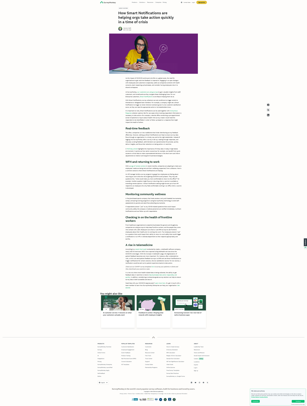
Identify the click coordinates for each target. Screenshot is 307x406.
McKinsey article (132, 149)
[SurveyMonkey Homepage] (108, 2)
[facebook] (268, 105)
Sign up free (201, 2)
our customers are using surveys (147, 92)
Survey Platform (123, 8)
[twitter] (268, 110)
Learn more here (160, 283)
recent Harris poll (140, 249)
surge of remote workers (138, 166)
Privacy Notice (255, 397)
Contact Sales (187, 2)
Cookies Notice (263, 397)
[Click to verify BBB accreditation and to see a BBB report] (134, 400)
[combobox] (103, 382)
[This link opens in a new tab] (191, 382)
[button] (305, 243)
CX (106, 309)
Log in (193, 2)
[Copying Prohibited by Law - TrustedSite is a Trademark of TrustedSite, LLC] (150, 400)
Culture (142, 309)
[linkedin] (268, 115)
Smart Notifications (146, 97)
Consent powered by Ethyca (297, 404)
